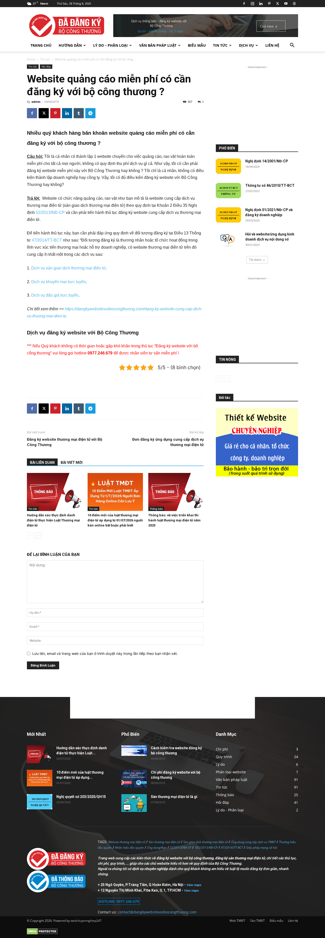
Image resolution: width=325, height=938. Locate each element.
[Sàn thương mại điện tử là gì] (134, 803)
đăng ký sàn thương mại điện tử (240, 858)
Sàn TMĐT (257, 920)
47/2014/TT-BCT (47, 240)
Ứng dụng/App (157, 847)
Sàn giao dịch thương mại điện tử (205, 842)
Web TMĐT (237, 920)
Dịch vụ (246, 45)
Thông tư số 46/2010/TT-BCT (270, 185)
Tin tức (220, 45)
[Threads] (294, 3)
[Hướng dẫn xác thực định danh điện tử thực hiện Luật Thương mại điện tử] (54, 492)
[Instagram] (252, 3)
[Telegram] (90, 113)
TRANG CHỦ (41, 45)
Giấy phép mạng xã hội (261, 847)
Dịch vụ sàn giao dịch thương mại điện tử (68, 268)
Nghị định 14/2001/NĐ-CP (266, 161)
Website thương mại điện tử (126, 842)
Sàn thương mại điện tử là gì (174, 797)
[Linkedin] (261, 3)
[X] (277, 3)
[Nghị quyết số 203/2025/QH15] (39, 801)
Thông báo (156, 508)
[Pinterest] (269, 3)
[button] (292, 45)
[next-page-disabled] (227, 378)
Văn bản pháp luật (157, 45)
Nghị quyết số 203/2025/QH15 (81, 797)
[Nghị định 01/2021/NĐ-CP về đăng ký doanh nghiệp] (228, 215)
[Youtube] (286, 3)
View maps (193, 885)
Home (31, 59)
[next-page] (38, 535)
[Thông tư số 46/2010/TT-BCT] (228, 190)
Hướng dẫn (70, 45)
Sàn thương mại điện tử (164, 842)
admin (35, 102)
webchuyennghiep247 (86, 920)
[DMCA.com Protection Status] (42, 933)
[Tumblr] (79, 113)
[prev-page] (30, 535)
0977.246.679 (100, 353)
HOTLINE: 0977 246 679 (119, 901)
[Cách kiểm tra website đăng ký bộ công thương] (134, 750)
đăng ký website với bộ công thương (185, 858)
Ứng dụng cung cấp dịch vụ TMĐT (253, 842)
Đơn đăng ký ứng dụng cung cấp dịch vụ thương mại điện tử (168, 442)
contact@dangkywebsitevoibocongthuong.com (157, 912)
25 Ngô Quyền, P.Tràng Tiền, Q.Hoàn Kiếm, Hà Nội (142, 885)
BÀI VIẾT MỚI (72, 463)
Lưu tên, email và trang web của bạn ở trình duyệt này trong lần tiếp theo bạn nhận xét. (105, 653)
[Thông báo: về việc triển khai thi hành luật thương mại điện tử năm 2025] (176, 492)
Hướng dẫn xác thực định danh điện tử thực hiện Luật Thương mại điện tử (53, 520)
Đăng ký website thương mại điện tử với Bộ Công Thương (64, 442)
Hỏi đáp (46, 66)
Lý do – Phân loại (110, 45)
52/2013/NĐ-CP (50, 212)
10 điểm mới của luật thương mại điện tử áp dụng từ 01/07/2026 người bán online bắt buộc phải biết (115, 520)
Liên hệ (272, 45)
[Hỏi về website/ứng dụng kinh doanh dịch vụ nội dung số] (228, 240)
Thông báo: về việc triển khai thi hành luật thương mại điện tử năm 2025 (174, 520)
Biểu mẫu (197, 45)
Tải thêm (255, 260)
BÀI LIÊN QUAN (42, 463)
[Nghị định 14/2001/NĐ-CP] (228, 166)
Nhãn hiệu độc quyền (129, 847)
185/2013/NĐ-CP (206, 847)
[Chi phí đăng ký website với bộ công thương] (134, 779)
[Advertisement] (115, 380)
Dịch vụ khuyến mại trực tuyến (58, 282)
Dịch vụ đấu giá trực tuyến (54, 295)
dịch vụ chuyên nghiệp (150, 869)
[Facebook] (244, 3)
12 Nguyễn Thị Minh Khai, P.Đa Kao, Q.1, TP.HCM (141, 890)
